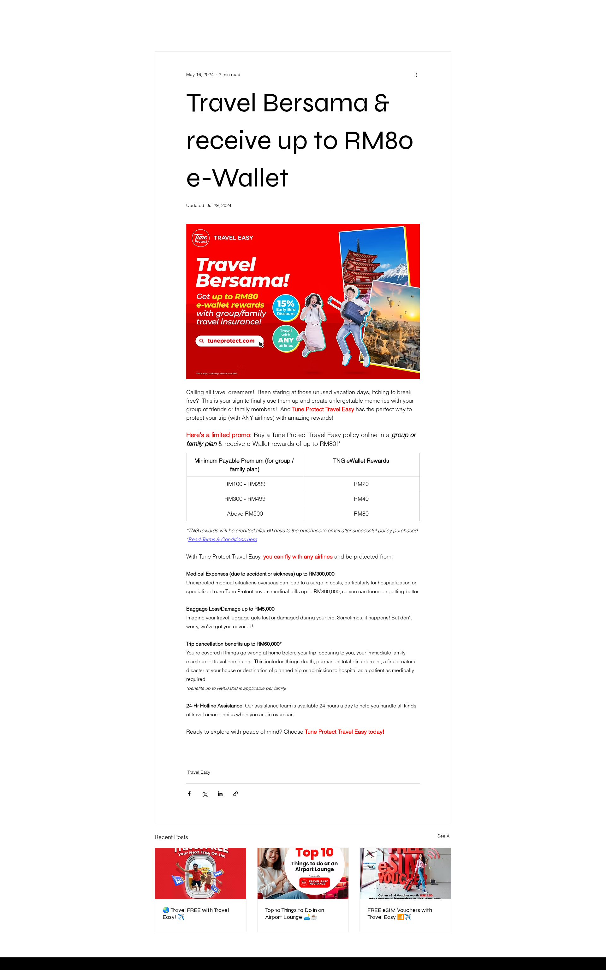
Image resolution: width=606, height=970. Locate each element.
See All (444, 836)
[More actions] (416, 74)
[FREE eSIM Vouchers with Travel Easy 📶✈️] (405, 873)
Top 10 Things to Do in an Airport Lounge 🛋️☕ (294, 913)
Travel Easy (198, 772)
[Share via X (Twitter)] (205, 794)
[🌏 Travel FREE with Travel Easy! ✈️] (200, 873)
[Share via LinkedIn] (220, 794)
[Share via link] (236, 794)
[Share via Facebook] (189, 794)
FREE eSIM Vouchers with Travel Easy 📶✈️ (399, 913)
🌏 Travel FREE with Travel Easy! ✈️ (196, 913)
